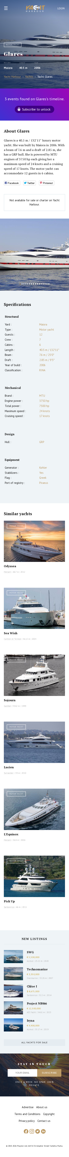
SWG (30, 952)
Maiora (8, 67)
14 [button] (45, 283)
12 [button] (41, 283)
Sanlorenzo (9, 907)
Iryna (30, 1020)
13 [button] (43, 283)
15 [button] (47, 283)
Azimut (30, 961)
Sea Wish (10, 633)
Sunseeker (9, 773)
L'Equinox (11, 834)
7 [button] (31, 283)
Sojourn (10, 700)
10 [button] (37, 283)
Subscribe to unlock (36, 109)
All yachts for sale (34, 1042)
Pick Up (9, 901)
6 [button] (29, 283)
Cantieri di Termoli (12, 639)
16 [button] (48, 283)
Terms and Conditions (27, 1114)
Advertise (28, 1107)
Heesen (7, 572)
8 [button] (33, 283)
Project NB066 (37, 1003)
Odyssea (10, 566)
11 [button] (39, 283)
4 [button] (25, 283)
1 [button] (20, 283)
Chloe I (32, 986)
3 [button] (24, 283)
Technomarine (37, 969)
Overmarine (32, 978)
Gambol (7, 706)
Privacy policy (27, 1121)
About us (41, 1107)
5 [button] (27, 283)
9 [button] (35, 283)
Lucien (9, 767)
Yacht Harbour (35, 9)
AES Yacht (31, 1012)
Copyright (49, 1114)
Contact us (43, 1121)
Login (61, 8)
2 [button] (22, 283)
